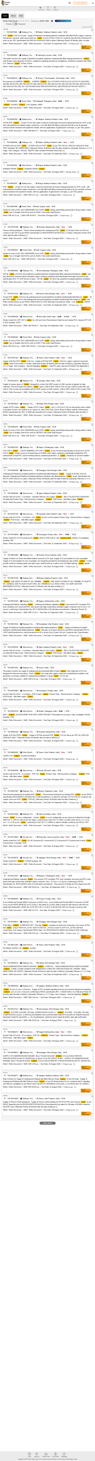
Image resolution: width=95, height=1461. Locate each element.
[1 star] (19, 21)
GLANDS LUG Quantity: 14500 (23, 105)
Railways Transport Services (27, 32)
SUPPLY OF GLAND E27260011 (19, 756)
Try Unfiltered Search (63, 21)
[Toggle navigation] (92, 3)
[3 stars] (23, 21)
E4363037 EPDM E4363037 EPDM (23, 169)
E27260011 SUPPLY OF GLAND (19, 948)
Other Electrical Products (27, 165)
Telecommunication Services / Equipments (28, 317)
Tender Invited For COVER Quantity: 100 (22, 861)
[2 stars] (21, 21)
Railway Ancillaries (27, 119)
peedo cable (44, 21)
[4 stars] (26, 21)
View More (47, 1123)
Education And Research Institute (28, 534)
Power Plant (26, 101)
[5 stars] (28, 21)
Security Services (28, 837)
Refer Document (14, 44)
